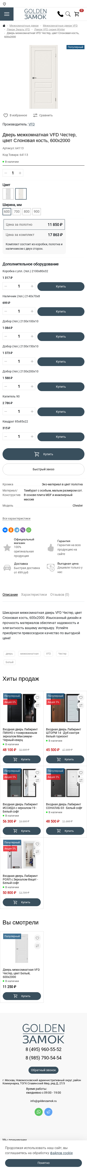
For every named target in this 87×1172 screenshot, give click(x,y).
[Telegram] (16, 529)
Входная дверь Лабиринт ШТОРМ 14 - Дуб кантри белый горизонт (63, 733)
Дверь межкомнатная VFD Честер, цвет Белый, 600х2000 (21, 973)
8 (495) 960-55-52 (43, 1049)
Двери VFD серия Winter (49, 29)
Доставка (21, 563)
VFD (32, 124)
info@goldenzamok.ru (43, 1101)
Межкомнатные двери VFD (60, 25)
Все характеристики (16, 518)
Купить (61, 286)
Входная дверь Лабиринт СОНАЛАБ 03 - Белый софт (64, 806)
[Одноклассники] (11, 529)
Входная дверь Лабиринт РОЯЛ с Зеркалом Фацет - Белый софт (20, 879)
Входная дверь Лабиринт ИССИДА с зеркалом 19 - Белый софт (20, 808)
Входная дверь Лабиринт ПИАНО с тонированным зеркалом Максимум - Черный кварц (20, 735)
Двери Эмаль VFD (18, 29)
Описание (10, 595)
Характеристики (34, 595)
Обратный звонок (43, 1070)
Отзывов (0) (59, 595)
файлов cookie (61, 1153)
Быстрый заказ (43, 469)
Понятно (44, 1163)
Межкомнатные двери (24, 25)
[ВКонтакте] (5, 529)
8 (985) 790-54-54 (43, 1058)
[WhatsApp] (28, 529)
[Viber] (22, 529)
